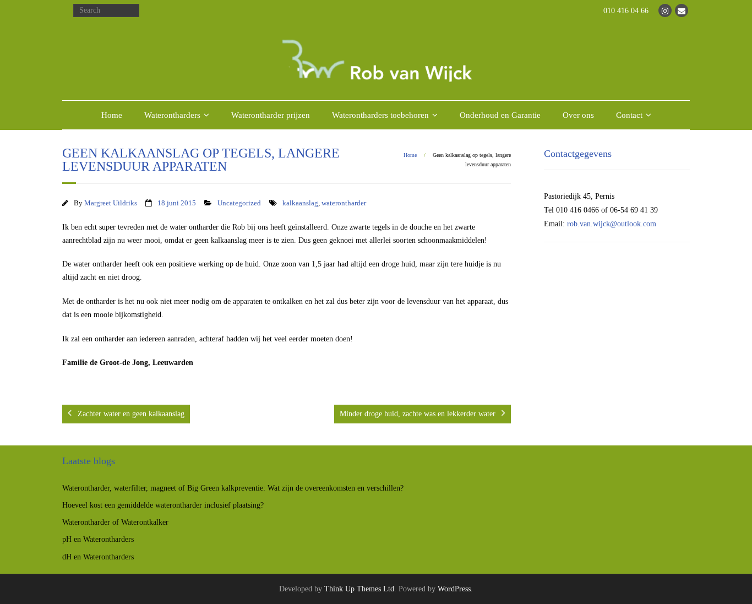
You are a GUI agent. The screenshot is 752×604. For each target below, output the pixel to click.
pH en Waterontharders (98, 539)
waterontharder (343, 203)
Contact (629, 115)
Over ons (578, 115)
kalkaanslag (300, 203)
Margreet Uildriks (110, 203)
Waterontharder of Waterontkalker (115, 522)
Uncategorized (239, 203)
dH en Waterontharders (98, 557)
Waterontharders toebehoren (380, 115)
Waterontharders (172, 115)
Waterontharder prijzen (270, 115)
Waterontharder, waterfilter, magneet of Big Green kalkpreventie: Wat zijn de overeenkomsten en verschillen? (233, 488)
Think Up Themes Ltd (359, 589)
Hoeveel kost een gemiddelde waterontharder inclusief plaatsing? (163, 505)
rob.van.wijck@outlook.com (611, 224)
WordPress (454, 589)
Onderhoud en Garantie (500, 115)
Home (111, 115)
